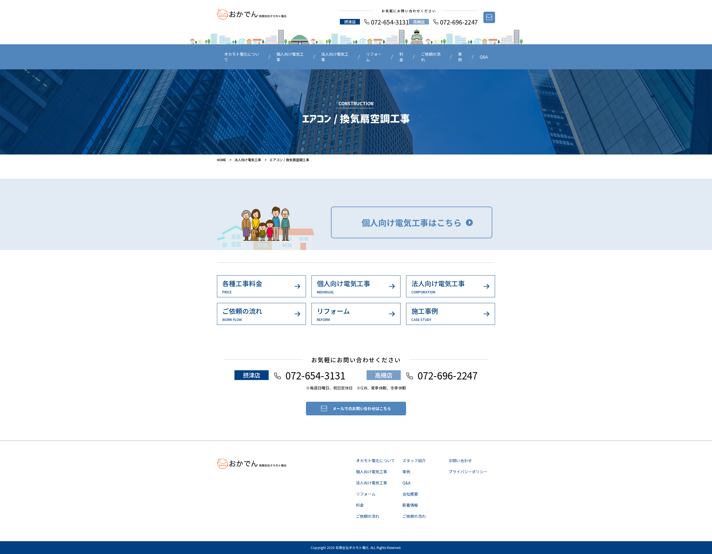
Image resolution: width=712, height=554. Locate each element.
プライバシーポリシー (468, 471)
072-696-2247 (459, 21)
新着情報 (410, 505)
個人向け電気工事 (290, 56)
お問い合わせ (460, 460)
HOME (221, 159)
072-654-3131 (390, 21)
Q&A (484, 57)
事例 (460, 56)
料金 (401, 56)
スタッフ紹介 (414, 460)
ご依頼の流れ (431, 56)
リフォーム (374, 56)
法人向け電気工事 (334, 56)
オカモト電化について (241, 56)
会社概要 (410, 494)
